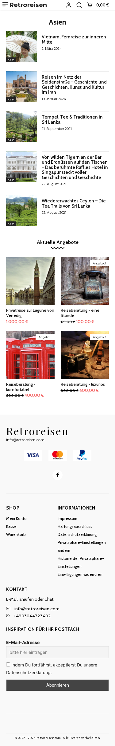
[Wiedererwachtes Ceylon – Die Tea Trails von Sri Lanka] (21, 210)
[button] (79, 5)
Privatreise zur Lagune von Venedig (30, 312)
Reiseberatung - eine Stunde (80, 312)
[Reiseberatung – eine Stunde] (85, 281)
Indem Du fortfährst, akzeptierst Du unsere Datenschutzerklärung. (51, 668)
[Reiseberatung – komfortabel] (30, 355)
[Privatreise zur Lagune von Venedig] (30, 281)
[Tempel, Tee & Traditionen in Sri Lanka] (21, 126)
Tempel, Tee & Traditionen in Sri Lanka (72, 119)
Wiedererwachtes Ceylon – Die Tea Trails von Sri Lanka (74, 203)
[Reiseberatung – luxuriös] (85, 355)
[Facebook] (57, 475)
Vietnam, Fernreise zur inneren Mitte (74, 39)
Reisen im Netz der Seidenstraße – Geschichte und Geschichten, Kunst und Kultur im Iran (74, 84)
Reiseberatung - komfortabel (21, 386)
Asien (11, 59)
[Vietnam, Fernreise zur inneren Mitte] (21, 46)
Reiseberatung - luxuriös (83, 384)
